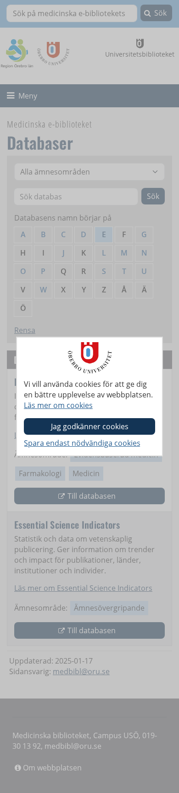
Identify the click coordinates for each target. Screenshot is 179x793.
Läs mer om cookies (58, 405)
